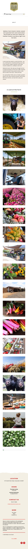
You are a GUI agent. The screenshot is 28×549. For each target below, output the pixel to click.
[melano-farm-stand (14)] (14, 297)
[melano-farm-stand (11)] (14, 353)
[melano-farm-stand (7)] (14, 427)
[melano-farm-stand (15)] (14, 279)
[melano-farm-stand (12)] (14, 335)
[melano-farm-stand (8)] (14, 409)
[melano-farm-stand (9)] (14, 390)
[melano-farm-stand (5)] (14, 450)
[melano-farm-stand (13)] (14, 316)
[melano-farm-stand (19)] (14, 205)
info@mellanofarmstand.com (14, 504)
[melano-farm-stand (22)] (14, 147)
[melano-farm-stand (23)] (14, 129)
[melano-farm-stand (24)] (14, 110)
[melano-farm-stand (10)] (14, 372)
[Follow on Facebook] (22, 543)
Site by (14, 538)
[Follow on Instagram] (24, 543)
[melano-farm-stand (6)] (14, 446)
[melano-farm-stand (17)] (14, 242)
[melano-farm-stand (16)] (14, 260)
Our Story (14, 512)
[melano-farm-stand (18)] (14, 223)
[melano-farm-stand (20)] (14, 184)
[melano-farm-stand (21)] (14, 166)
